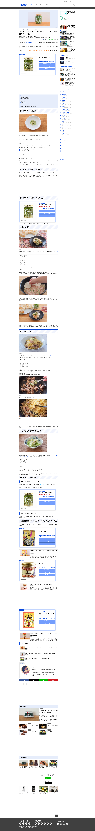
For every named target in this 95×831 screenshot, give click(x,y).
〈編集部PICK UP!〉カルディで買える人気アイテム (28, 106)
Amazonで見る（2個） (47, 63)
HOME (20, 29)
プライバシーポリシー (22, 827)
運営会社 (20, 826)
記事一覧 (25, 674)
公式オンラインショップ (43, 484)
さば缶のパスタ (23, 102)
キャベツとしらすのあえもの (25, 103)
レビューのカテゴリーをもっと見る (52, 770)
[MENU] (73, 1)
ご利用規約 (25, 826)
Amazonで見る (47, 538)
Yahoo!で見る (46, 68)
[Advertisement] (38, 85)
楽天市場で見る (47, 66)
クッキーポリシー (30, 827)
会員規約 (29, 826)
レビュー (32, 29)
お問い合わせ (34, 826)
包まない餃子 (23, 101)
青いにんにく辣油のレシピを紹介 (26, 99)
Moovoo (65, 1)
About (70, 1)
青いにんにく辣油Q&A (24, 105)
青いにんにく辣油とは (24, 97)
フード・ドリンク (26, 29)
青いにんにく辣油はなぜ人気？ (25, 98)
